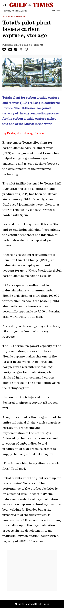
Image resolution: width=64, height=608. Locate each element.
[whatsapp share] (27, 49)
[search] (5, 6)
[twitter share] (21, 49)
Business (8, 16)
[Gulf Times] (31, 8)
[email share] (10, 49)
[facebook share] (15, 49)
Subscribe (57, 11)
